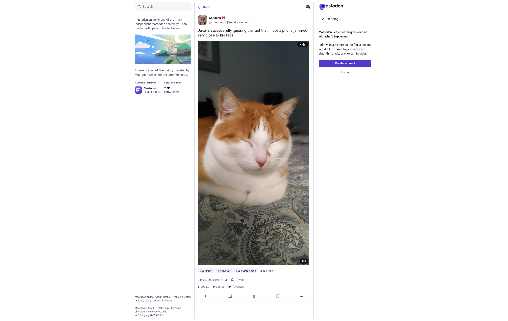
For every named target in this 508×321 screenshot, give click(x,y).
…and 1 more (266, 270)
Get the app (162, 308)
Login (345, 72)
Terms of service (162, 300)
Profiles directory (181, 296)
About (158, 296)
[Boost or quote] (230, 296)
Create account (345, 63)
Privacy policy (143, 300)
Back (206, 7)
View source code (157, 311)
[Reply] (206, 296)
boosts (203, 286)
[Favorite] (254, 296)
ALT (304, 261)
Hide (303, 44)
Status (167, 296)
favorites (236, 286)
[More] (301, 296)
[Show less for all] (308, 7)
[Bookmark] (277, 296)
